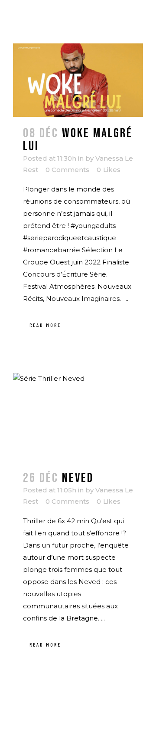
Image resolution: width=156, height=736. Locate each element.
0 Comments (67, 169)
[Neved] (78, 417)
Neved (78, 478)
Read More (45, 325)
